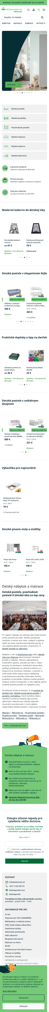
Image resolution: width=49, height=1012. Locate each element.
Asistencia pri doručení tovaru (18, 960)
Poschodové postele (34, 716)
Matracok (6, 722)
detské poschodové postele (26, 694)
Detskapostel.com (17, 899)
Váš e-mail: (23, 846)
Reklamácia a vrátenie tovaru (18, 932)
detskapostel (14, 903)
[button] (16, 90)
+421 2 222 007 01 (17, 895)
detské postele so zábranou (27, 647)
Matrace (6, 716)
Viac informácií (9, 991)
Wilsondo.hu (19, 722)
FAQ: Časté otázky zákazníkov (18, 936)
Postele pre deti (11, 719)
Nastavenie (23, 997)
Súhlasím (23, 1006)
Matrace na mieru (13, 953)
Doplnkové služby (13, 939)
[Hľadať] (28, 9)
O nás (7, 925)
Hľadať (42, 17)
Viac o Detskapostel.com (15, 732)
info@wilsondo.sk (17, 891)
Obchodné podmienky (15, 943)
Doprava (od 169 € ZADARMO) (18, 929)
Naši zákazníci (11, 946)
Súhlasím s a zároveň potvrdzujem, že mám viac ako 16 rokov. (24, 861)
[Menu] (43, 9)
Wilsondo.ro (7, 724)
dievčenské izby (25, 652)
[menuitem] (6, 23)
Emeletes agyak (28, 719)
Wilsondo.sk (17, 716)
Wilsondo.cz (32, 722)
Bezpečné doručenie (14, 950)
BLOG (7, 957)
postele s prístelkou (11, 697)
